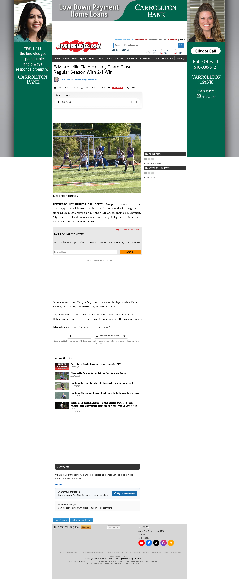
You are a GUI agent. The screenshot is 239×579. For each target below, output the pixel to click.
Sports (83, 58)
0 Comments (117, 87)
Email (116, 527)
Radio (182, 39)
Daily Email (141, 39)
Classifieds (145, 58)
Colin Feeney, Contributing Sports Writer (79, 79)
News (74, 58)
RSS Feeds (146, 552)
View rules (58, 484)
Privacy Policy (163, 552)
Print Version (61, 519)
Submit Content (157, 39)
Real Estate (167, 58)
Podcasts (172, 39)
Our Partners (100, 552)
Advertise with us (124, 39)
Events (101, 58)
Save (132, 87)
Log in (115, 50)
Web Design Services (114, 552)
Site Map (137, 552)
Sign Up (125, 50)
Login (111, 527)
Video (66, 58)
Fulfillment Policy (176, 552)
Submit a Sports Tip (81, 519)
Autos (156, 58)
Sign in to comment (125, 493)
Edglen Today (127, 556)
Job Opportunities (87, 552)
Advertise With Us (73, 552)
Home (57, 58)
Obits (91, 58)
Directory (180, 58)
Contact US (127, 552)
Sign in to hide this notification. (128, 229)
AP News (119, 58)
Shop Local (132, 58)
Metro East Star (115, 556)
